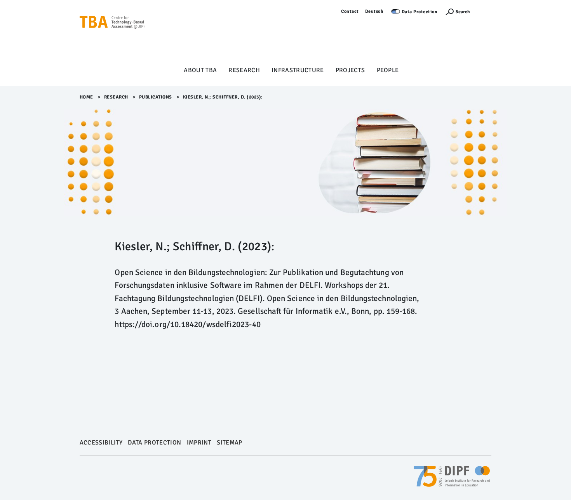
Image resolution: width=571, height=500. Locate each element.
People (388, 70)
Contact (350, 11)
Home (86, 97)
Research (244, 70)
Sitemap (229, 442)
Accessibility (101, 442)
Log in (484, 11)
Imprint (199, 442)
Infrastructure (298, 70)
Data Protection (420, 12)
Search (463, 12)
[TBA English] (113, 35)
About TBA (200, 70)
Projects (350, 70)
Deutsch (374, 11)
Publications (155, 97)
